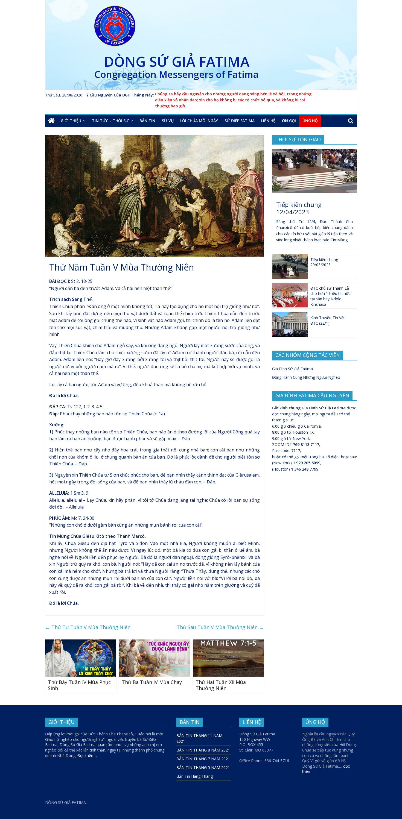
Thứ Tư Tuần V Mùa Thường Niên (87, 627)
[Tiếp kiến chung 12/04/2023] (314, 151)
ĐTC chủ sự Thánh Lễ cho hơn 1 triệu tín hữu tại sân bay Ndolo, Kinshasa (330, 296)
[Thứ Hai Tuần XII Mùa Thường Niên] (228, 643)
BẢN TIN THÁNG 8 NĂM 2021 (203, 750)
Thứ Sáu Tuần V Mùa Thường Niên (220, 627)
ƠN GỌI (289, 120)
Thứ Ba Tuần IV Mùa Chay (152, 682)
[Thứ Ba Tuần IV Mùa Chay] (154, 643)
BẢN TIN (147, 120)
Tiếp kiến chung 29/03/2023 (324, 262)
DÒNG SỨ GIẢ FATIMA (176, 61)
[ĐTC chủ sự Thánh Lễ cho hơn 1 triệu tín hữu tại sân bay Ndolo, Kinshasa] (290, 285)
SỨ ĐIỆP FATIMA (240, 120)
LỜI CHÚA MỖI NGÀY (199, 120)
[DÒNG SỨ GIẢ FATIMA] (51, 121)
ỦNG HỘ (310, 120)
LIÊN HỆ (268, 120)
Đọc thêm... (87, 755)
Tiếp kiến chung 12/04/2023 (299, 208)
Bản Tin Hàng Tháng (194, 776)
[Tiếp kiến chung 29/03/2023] (290, 257)
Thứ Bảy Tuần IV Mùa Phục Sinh (79, 685)
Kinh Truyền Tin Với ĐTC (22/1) (327, 320)
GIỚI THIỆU (71, 120)
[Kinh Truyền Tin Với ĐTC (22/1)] (290, 315)
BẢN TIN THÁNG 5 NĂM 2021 (203, 767)
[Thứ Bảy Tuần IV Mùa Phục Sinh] (80, 643)
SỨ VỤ (168, 120)
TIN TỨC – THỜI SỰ (110, 120)
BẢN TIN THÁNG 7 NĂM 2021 (203, 758)
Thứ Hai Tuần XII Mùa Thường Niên (221, 685)
